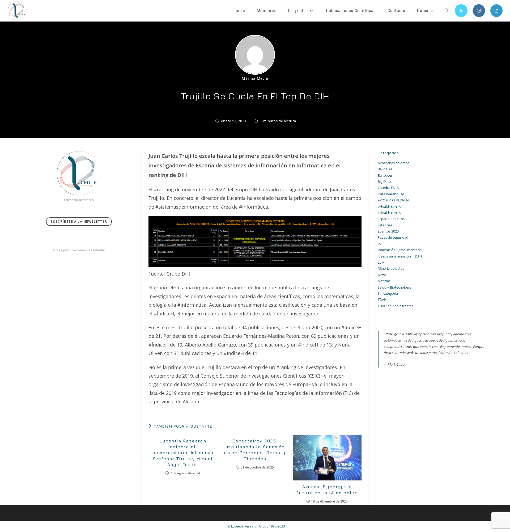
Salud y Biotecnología (394, 287)
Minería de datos (391, 268)
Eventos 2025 (388, 231)
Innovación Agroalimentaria (400, 249)
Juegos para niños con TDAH (400, 256)
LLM (381, 262)
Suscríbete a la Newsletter (79, 221)
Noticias (384, 280)
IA (379, 243)
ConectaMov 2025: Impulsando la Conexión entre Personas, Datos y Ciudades (255, 449)
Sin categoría (388, 293)
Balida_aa (385, 169)
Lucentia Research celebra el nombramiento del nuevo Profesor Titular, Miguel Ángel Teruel (183, 452)
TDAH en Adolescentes (395, 305)
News (382, 274)
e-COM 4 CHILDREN (393, 200)
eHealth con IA (389, 206)
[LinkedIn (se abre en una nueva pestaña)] (496, 10)
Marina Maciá (255, 78)
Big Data (384, 181)
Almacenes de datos (393, 163)
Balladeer (385, 175)
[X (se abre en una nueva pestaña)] (461, 10)
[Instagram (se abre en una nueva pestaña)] (479, 10)
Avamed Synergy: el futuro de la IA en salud (327, 489)
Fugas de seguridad (393, 237)
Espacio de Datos (391, 218)
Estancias (385, 225)
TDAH (382, 299)
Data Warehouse (391, 194)
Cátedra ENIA (388, 187)
